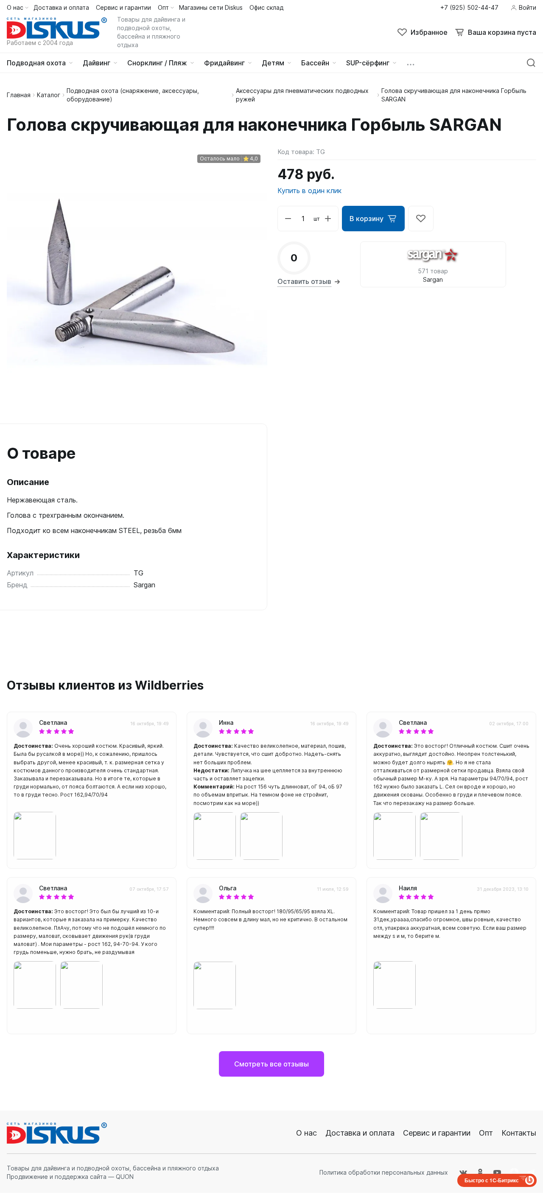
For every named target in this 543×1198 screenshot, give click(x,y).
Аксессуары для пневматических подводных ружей (302, 95)
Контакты (518, 1132)
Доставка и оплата (360, 1132)
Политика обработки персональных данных (383, 1172)
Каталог (48, 94)
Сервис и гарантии (436, 1132)
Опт (486, 1132)
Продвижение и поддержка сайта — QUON (70, 1176)
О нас (306, 1132)
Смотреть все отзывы (271, 1064)
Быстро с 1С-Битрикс (492, 1180)
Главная (19, 94)
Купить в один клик (309, 190)
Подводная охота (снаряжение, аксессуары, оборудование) (133, 95)
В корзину (366, 218)
